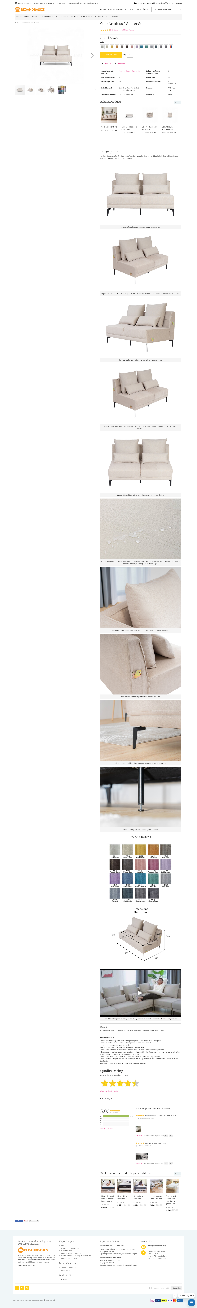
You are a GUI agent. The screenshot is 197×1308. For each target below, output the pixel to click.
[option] (102, 46)
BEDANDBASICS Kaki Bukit (110, 1257)
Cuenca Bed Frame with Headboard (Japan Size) (171, 1200)
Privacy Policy (66, 1270)
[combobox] (167, 9)
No (170, 1135)
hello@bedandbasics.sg (89, 3)
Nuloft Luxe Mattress (138, 1197)
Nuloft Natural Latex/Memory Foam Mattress (107, 1198)
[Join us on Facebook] (17, 1288)
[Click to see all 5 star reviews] (116, 1116)
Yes (166, 1135)
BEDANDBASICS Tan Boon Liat (111, 1246)
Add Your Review (128, 30)
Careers (64, 1279)
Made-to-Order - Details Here (130, 71)
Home (17, 23)
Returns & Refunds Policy (71, 1253)
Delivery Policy (66, 1251)
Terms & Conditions (68, 1268)
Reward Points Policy (69, 1258)
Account (103, 9)
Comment (139, 1135)
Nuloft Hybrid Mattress (123, 1197)
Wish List (123, 9)
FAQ (62, 1246)
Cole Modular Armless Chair (127, 128)
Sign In (138, 9)
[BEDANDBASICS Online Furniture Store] (30, 9)
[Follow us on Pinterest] (27, 1288)
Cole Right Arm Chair (150, 127)
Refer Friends (34, 1221)
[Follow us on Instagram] (22, 1288)
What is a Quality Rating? (109, 1091)
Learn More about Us (26, 1265)
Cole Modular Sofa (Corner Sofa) (109, 128)
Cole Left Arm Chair (170, 127)
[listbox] (140, 46)
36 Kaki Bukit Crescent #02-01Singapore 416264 (111, 1261)
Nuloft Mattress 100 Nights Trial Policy (76, 1256)
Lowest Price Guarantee (70, 1248)
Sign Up (132, 9)
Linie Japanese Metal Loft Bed (156, 1197)
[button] (19, 55)
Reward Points (113, 9)
